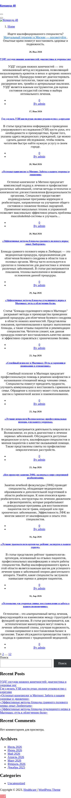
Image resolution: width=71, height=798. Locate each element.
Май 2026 (14, 753)
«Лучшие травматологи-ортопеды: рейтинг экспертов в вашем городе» (36, 546)
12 (9, 654)
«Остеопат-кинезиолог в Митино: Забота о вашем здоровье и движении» (35, 173)
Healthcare (30, 789)
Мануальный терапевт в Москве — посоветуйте (35, 37)
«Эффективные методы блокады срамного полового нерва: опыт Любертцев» (35, 242)
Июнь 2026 (15, 750)
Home (11, 26)
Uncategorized (16, 783)
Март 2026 (14, 760)
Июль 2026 (15, 746)
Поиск (4, 657)
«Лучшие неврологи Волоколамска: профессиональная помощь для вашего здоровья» (35, 420)
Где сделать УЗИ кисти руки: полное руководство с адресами (36, 118)
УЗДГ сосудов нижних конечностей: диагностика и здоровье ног (35, 59)
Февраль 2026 (16, 764)
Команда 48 (8, 5)
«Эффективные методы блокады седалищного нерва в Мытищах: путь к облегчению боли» (35, 302)
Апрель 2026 (16, 757)
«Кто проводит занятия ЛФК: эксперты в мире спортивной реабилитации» (35, 476)
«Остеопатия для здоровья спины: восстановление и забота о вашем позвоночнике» (35, 605)
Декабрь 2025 (16, 767)
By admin (39, 103)
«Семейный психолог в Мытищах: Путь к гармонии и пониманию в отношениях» (35, 364)
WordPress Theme (49, 789)
